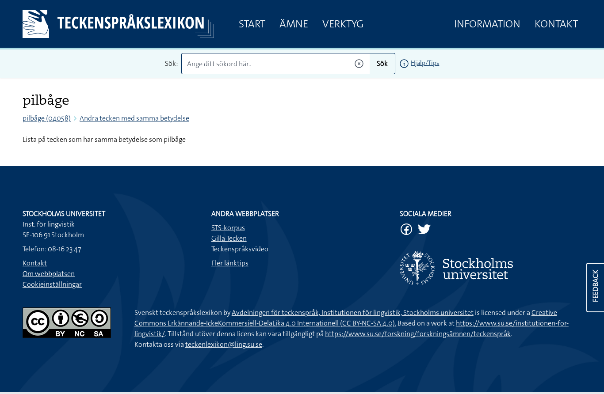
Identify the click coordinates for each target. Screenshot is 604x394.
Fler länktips (229, 263)
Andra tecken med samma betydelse (134, 118)
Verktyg (342, 24)
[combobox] (275, 63)
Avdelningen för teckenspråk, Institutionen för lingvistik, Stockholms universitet (353, 312)
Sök (382, 63)
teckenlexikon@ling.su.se (223, 344)
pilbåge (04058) (47, 118)
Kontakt (556, 24)
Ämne (293, 24)
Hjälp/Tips (425, 63)
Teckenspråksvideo (239, 249)
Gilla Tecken (229, 238)
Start (252, 24)
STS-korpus (228, 227)
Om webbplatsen (49, 273)
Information (487, 24)
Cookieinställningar (52, 284)
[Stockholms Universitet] (490, 268)
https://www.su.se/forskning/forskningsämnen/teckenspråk (418, 333)
